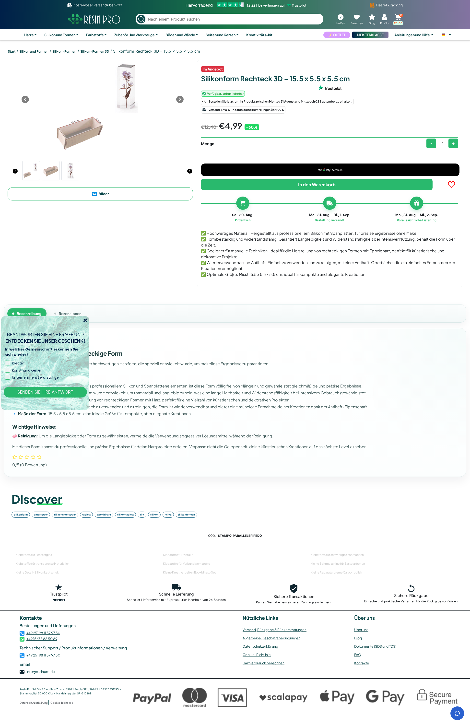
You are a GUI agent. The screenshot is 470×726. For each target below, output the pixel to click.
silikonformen (186, 514)
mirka (168, 514)
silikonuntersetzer (65, 514)
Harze (29, 35)
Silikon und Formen (59, 35)
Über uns (361, 629)
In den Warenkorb (317, 184)
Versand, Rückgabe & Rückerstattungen (274, 629)
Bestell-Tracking (389, 5)
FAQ (357, 654)
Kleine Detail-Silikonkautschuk (37, 572)
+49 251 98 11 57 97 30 (43, 633)
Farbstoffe (95, 35)
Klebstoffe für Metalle (178, 555)
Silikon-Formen (64, 51)
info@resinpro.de (40, 671)
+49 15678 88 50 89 (41, 638)
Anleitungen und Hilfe (412, 35)
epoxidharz (104, 514)
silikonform (21, 514)
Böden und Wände (180, 35)
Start (11, 51)
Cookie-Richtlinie (257, 654)
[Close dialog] (85, 320)
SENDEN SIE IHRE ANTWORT (45, 392)
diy (142, 514)
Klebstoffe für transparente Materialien (43, 563)
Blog (358, 638)
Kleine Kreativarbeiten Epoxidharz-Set (189, 572)
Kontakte (361, 663)
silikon (154, 514)
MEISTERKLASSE (370, 35)
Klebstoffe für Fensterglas (34, 555)
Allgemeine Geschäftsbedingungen (271, 638)
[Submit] (141, 19)
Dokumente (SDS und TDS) (375, 646)
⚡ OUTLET (336, 35)
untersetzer (41, 514)
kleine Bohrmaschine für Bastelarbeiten (338, 563)
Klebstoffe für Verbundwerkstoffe (186, 563)
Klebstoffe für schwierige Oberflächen (337, 555)
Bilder (103, 193)
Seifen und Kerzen (220, 35)
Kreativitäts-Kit (259, 35)
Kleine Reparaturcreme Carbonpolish (336, 572)
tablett (86, 514)
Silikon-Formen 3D (94, 51)
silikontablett (125, 514)
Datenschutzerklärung (260, 646)
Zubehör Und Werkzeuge (134, 35)
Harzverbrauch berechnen (263, 663)
